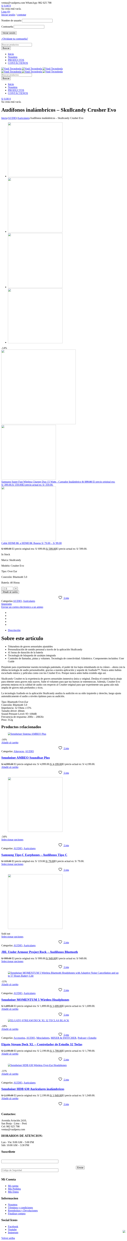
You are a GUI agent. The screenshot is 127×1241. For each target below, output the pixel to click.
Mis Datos (13, 1191)
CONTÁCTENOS (18, 63)
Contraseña (7, 26)
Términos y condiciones (20, 1207)
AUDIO (12, 118)
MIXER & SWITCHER (63, 1037)
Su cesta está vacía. (11, 8)
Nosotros (12, 57)
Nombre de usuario (11, 20)
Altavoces (19, 751)
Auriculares (23, 118)
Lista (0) (5, 11)
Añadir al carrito (10, 592)
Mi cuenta (13, 1185)
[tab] (67, 630)
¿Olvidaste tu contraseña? (14, 38)
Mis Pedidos (14, 1188)
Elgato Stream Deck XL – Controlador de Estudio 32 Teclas (41, 1044)
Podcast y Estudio (87, 1037)
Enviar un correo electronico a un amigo (22, 607)
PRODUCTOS (16, 60)
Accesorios (19, 1037)
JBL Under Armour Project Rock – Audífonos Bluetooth (39, 952)
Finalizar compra (16, 1213)
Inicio (11, 54)
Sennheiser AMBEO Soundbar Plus (25, 757)
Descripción (14, 630)
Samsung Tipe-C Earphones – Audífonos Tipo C (34, 855)
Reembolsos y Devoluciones (23, 1210)
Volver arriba (8, 1238)
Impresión (6, 604)
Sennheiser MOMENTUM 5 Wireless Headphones (35, 999)
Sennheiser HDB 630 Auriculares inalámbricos (32, 1089)
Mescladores (42, 1037)
